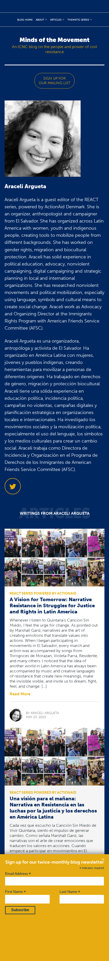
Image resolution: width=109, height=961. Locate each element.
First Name (15, 891)
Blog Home (25, 19)
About (40, 19)
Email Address (18, 873)
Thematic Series (78, 19)
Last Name (70, 891)
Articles (55, 19)
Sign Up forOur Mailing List (54, 80)
